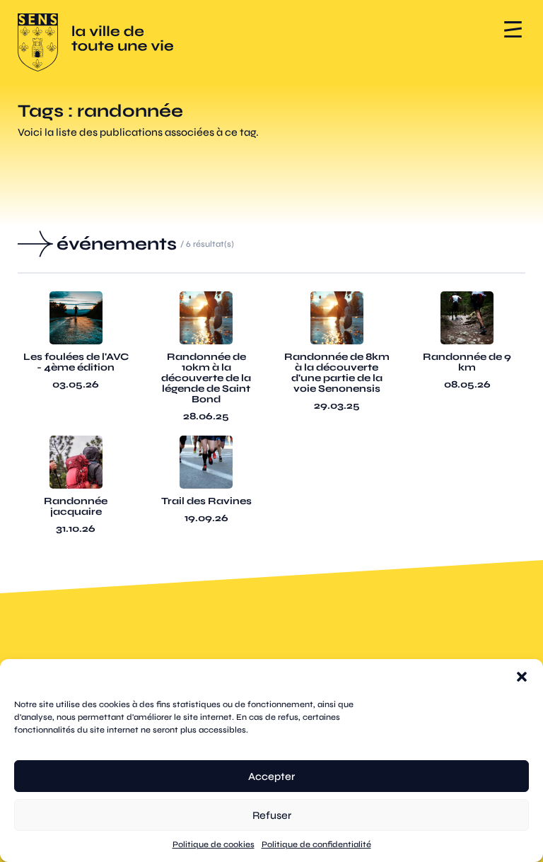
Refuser (271, 815)
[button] (522, 677)
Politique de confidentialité (316, 844)
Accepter (271, 776)
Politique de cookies (214, 844)
